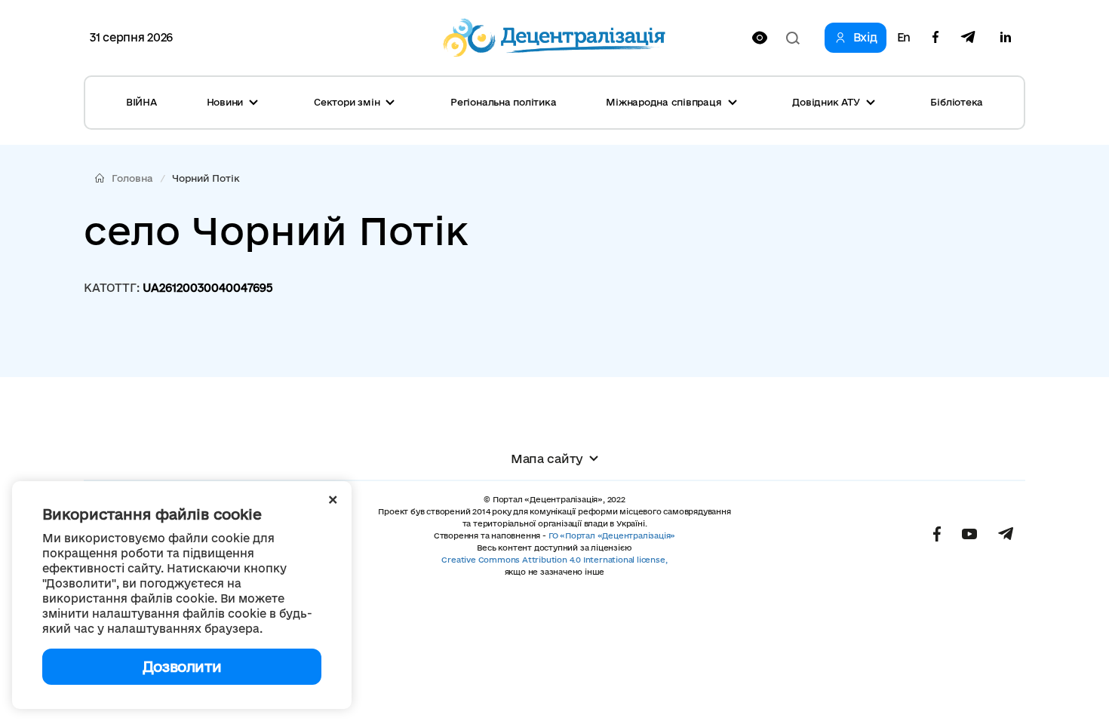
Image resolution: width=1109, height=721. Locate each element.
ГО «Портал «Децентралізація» (611, 535)
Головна (132, 178)
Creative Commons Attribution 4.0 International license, (554, 559)
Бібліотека (956, 102)
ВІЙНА (141, 102)
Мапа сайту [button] (547, 458)
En (904, 38)
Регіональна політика (503, 102)
